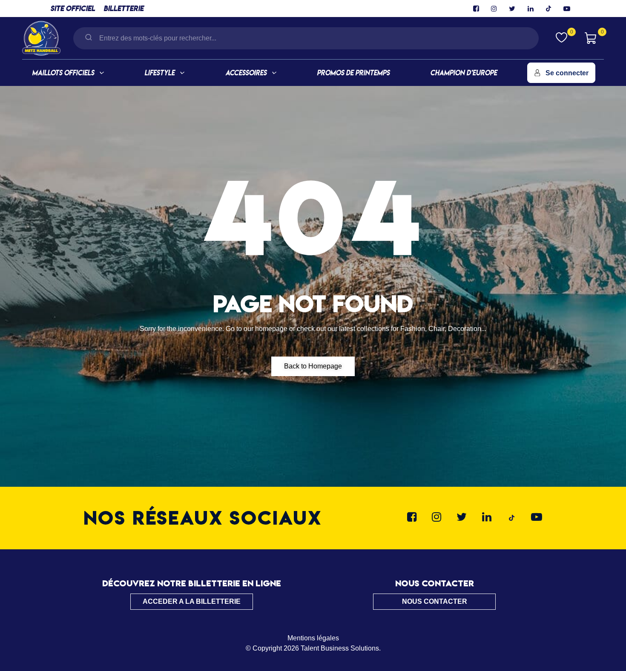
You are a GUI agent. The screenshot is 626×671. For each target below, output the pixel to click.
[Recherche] (88, 38)
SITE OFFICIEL (72, 8)
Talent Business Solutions (340, 648)
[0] (561, 37)
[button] (313, 366)
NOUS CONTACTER (434, 601)
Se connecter (567, 73)
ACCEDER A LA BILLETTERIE (192, 601)
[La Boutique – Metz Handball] (41, 37)
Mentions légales (313, 638)
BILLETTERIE (123, 8)
